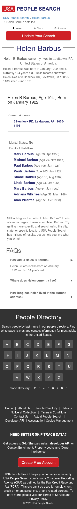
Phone (40, 28)
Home (9, 408)
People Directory (46, 408)
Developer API (14, 420)
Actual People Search (48, 416)
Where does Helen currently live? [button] (33, 280)
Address (61, 28)
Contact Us (21, 416)
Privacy (67, 408)
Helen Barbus (41, 18)
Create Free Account (38, 462)
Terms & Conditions (54, 412)
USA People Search (16, 18)
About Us (24, 408)
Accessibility (36, 420)
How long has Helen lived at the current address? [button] (38, 295)
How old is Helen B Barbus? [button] (29, 260)
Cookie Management (59, 420)
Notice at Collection (23, 412)
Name (19, 28)
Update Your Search (38, 35)
